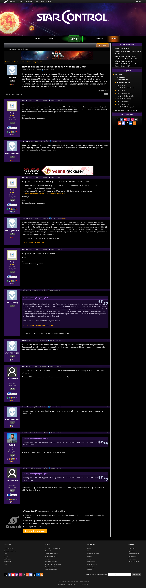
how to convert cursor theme (33, 242)
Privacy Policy (61, 585)
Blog (42, 1)
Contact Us (90, 567)
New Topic (103, 45)
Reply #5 (25, 249)
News (36, 1)
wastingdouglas (12, 153)
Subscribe (136, 575)
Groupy (6, 564)
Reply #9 (25, 407)
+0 (12, 81)
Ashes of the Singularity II (52, 548)
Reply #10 (25, 433)
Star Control (48, 559)
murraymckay (12, 302)
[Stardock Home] (6, 1)
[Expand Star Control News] (115, 101)
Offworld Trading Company (53, 564)
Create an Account (133, 553)
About (89, 548)
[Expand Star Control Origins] (115, 104)
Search (20, 49)
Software (12, 1)
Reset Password (132, 559)
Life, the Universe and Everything (21, 62)
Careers (89, 556)
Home (7, 62)
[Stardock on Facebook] (121, 119)
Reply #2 (25, 141)
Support (48, 1)
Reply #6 (25, 290)
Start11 (6, 553)
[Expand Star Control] (113, 74)
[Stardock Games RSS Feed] (134, 123)
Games (20, 1)
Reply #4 (25, 218)
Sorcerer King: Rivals (51, 570)
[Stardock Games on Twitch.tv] (129, 119)
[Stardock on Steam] (136, 119)
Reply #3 (25, 177)
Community (28, 1)
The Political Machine (51, 561)
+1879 (12, 123)
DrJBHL (12, 445)
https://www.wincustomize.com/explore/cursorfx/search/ (47, 193)
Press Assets (91, 561)
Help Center (131, 548)
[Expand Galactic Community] (115, 82)
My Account (131, 551)
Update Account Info (134, 561)
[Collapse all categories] (140, 74)
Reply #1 (25, 100)
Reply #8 (25, 366)
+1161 (12, 389)
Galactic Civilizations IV (51, 553)
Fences (6, 556)
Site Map (86, 585)
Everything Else (37, 62)
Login (26, 49)
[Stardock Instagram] (132, 119)
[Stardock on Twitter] (118, 119)
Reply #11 (25, 468)
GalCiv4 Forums (55, 290)
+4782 (12, 455)
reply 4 (45, 298)
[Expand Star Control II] (115, 90)
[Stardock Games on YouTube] (125, 119)
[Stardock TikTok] (127, 123)
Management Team (93, 553)
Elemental (48, 551)
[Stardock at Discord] (123, 123)
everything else (103, 90)
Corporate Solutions (10, 551)
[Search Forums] (140, 1)
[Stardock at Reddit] (120, 123)
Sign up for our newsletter (96, 575)
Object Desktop (8, 548)
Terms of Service (71, 585)
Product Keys (132, 556)
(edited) (64, 218)
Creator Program (92, 564)
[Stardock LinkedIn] (130, 123)
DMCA (80, 585)
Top (107, 100)
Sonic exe (49, 325)
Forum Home (12, 49)
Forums (89, 570)
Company (91, 545)
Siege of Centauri (50, 567)
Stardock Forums (49, 70)
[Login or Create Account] (133, 1)
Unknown (12, 77)
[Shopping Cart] (136, 1)
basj (12, 112)
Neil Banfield (12, 378)
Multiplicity (7, 561)
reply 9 (45, 438)
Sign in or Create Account (35, 531)
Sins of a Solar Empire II (51, 556)
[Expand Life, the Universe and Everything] (113, 110)
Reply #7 (25, 340)
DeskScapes (7, 559)
